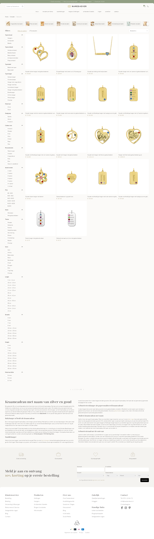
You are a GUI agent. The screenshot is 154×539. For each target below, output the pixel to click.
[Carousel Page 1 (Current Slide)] (39, 67)
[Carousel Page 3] (72, 67)
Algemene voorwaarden (71, 532)
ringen (99, 11)
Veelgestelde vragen (11, 510)
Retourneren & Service (12, 507)
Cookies (87, 532)
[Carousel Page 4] (73, 67)
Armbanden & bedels (40, 504)
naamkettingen (61, 11)
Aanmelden (145, 480)
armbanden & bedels (88, 11)
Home (6, 16)
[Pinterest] (129, 507)
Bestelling (8, 498)
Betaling (7, 501)
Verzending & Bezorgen (12, 504)
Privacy (81, 532)
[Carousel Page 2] (41, 67)
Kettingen (37, 498)
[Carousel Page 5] (43, 192)
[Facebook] (122, 507)
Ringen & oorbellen (40, 507)
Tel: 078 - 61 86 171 (127, 498)
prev (28, 51)
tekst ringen (131, 419)
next (53, 51)
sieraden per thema (48, 11)
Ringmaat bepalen (97, 513)
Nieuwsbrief (67, 507)
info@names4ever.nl (127, 501)
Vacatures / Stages (68, 504)
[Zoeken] (22, 6)
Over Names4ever (68, 498)
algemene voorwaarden (98, 480)
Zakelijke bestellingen (98, 498)
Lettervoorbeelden (98, 510)
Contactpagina (125, 504)
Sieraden (12, 16)
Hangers (36, 501)
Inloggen (94, 501)
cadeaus (116, 11)
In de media (66, 513)
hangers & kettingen (74, 11)
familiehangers (46, 440)
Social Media (67, 516)
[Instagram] (125, 507)
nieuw (37, 11)
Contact (7, 516)
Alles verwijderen (22, 30)
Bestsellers (133, 30)
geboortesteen (118, 410)
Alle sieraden (38, 510)
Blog (6, 513)
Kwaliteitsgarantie (68, 501)
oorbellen (107, 11)
